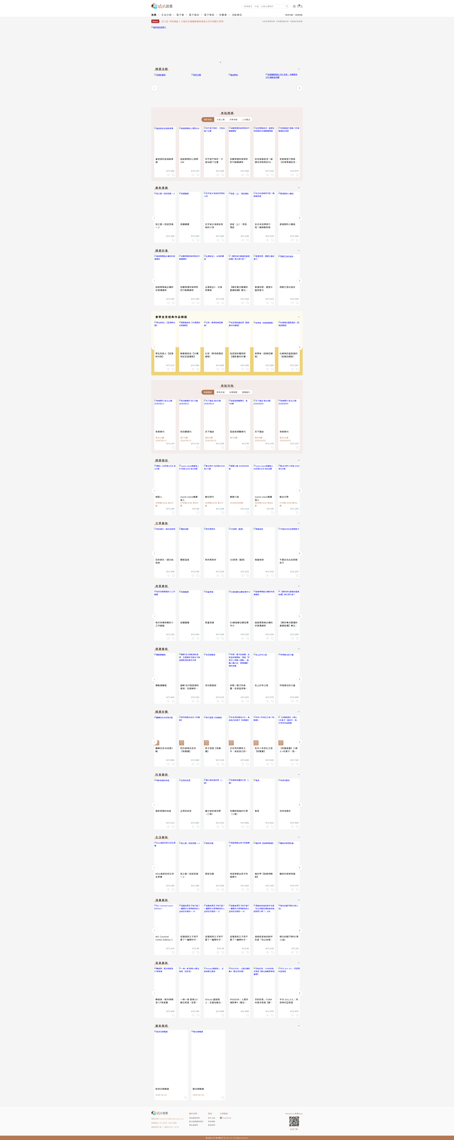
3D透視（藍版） (238, 559)
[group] (227, 44)
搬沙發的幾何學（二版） (213, 812)
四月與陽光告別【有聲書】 (188, 750)
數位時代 (209, 496)
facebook (227, 1118)
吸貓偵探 (259, 559)
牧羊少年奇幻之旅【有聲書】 (264, 750)
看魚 (257, 810)
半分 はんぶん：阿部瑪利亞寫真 (289, 1001)
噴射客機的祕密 (163, 810)
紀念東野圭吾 (269, 21)
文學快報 (233, 119)
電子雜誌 (194, 14)
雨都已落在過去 (287, 286)
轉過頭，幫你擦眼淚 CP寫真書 (164, 1001)
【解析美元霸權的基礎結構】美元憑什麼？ (239, 290)
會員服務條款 (194, 1118)
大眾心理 (221, 119)
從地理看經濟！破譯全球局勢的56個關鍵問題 (264, 162)
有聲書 (223, 14)
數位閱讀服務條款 (196, 1121)
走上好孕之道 (261, 685)
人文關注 (246, 119)
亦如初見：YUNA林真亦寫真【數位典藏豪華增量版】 (264, 1002)
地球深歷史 (285, 810)
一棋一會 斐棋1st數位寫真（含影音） (189, 1002)
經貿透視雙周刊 (238, 431)
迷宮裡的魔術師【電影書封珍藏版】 (238, 356)
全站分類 (166, 14)
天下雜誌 (209, 431)
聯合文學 (284, 496)
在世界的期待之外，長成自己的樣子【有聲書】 (239, 751)
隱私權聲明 (193, 1125)
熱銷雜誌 (208, 392)
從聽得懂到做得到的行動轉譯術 (239, 160)
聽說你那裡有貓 (287, 873)
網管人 (158, 496)
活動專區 (237, 14)
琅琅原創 (299, 14)
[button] (154, 88)
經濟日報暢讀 (162, 1088)
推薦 (154, 14)
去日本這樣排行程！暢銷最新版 (263, 226)
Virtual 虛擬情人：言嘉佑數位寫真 (214, 1002)
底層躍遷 (184, 224)
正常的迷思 (186, 810)
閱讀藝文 (246, 392)
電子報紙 (209, 14)
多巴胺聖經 (210, 685)
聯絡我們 (211, 1125)
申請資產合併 (283, 21)
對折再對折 (210, 559)
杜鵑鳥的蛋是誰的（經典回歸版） (289, 355)
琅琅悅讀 (289, 14)
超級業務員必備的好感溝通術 (164, 288)
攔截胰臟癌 (161, 685)
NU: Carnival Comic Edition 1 (164, 938)
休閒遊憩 (233, 392)
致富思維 (209, 622)
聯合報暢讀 (198, 1088)
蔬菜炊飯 (209, 873)
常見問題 (211, 1121)
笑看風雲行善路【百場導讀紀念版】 (287, 162)
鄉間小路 (234, 496)
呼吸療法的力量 (287, 685)
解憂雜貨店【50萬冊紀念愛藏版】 (189, 355)
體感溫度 (184, 559)
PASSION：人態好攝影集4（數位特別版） (239, 1002)
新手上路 (211, 1118)
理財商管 (208, 119)
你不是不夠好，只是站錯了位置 (214, 160)
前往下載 (294, 1129)
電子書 (180, 14)
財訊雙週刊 (186, 431)
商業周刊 (159, 431)
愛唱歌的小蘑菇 (287, 224)
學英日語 (221, 392)
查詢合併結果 (297, 21)
